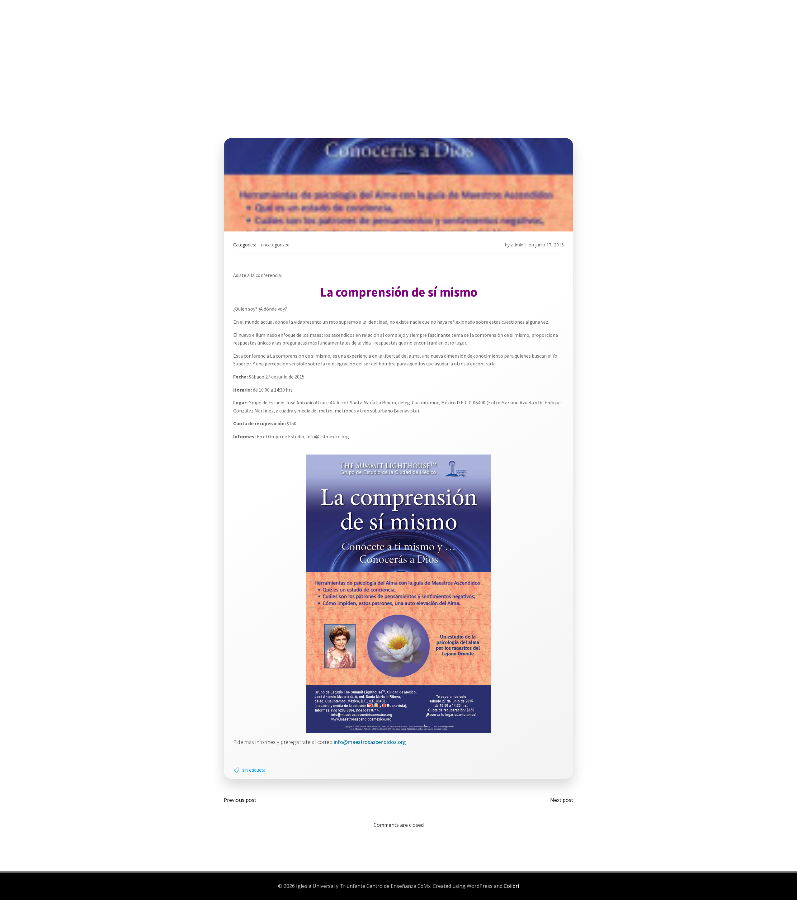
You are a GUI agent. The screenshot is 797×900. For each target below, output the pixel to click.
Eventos (394, 27)
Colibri (511, 886)
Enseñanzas (432, 27)
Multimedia (479, 27)
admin (517, 245)
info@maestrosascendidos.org (370, 741)
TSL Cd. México (272, 27)
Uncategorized (275, 245)
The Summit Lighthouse (337, 27)
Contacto (524, 27)
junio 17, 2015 (549, 245)
